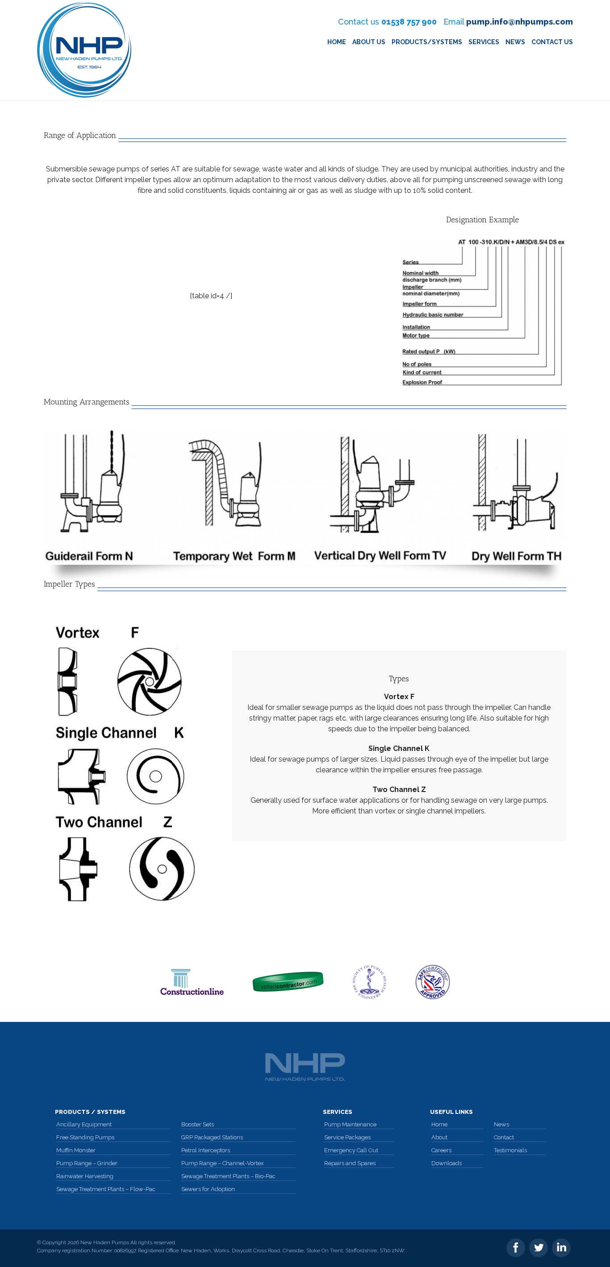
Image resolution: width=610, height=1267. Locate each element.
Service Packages (347, 1137)
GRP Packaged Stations (212, 1137)
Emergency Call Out (351, 1150)
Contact (504, 1137)
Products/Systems (427, 42)
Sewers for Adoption (208, 1189)
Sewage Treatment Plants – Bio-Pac (228, 1176)
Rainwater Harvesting (84, 1176)
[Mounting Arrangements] (305, 497)
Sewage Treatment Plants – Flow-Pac (105, 1189)
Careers (441, 1150)
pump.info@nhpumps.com (519, 21)
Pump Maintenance (350, 1124)
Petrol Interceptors (205, 1150)
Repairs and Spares (350, 1163)
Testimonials (510, 1150)
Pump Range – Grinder (86, 1163)
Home (336, 42)
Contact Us (552, 42)
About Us (368, 42)
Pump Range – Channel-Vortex (222, 1163)
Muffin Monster (76, 1150)
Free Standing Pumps (85, 1137)
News (515, 42)
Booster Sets (197, 1124)
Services (483, 42)
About (439, 1137)
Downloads (446, 1163)
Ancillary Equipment (84, 1124)
